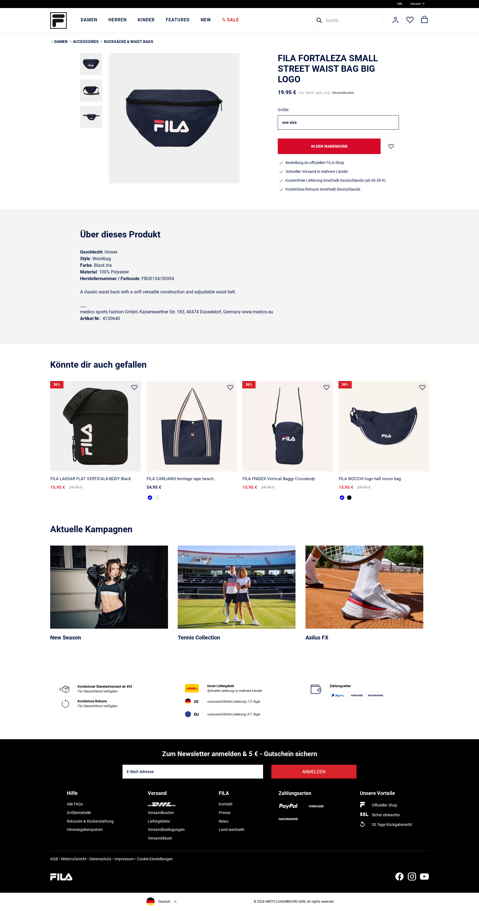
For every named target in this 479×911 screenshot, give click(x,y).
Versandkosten (343, 93)
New (206, 19)
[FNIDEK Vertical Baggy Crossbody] (287, 426)
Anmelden (313, 771)
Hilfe (399, 3)
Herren (117, 19)
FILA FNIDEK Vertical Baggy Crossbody (279, 478)
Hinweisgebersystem (85, 829)
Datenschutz (100, 859)
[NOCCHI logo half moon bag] (383, 426)
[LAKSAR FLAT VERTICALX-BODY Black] (95, 426)
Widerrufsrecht (73, 859)
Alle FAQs (75, 804)
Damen (89, 19)
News (223, 821)
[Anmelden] (395, 20)
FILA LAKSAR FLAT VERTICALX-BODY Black (90, 478)
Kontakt (226, 804)
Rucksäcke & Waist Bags (128, 41)
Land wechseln (231, 829)
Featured (178, 19)
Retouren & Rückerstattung (90, 821)
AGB (54, 859)
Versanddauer (160, 838)
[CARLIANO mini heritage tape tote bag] (157, 497)
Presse (224, 812)
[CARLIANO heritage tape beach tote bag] (191, 426)
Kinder (146, 19)
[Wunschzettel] (410, 20)
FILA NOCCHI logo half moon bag (370, 478)
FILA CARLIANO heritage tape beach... (182, 478)
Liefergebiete (159, 821)
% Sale (230, 19)
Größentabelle (79, 812)
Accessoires (86, 41)
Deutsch (416, 3)
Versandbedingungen (166, 829)
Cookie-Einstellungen (155, 859)
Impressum (124, 859)
